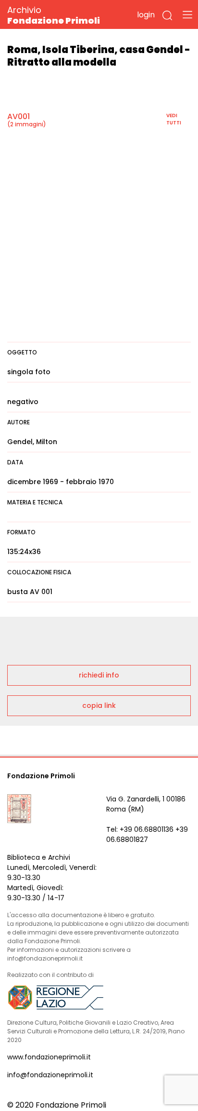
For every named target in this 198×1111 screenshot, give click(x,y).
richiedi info (99, 675)
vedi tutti (173, 119)
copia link (99, 705)
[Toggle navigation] (187, 14)
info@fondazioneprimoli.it (50, 1075)
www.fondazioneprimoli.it (49, 1057)
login (146, 14)
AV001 (18, 116)
